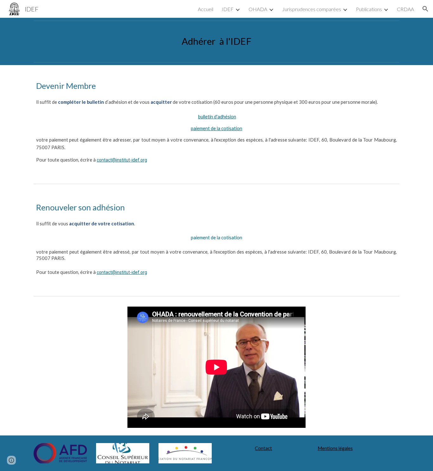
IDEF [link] (228, 9)
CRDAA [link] (405, 9)
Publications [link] (369, 9)
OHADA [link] (258, 9)
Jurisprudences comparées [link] (311, 9)
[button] (425, 9)
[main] (216, 41)
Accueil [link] (205, 9)
